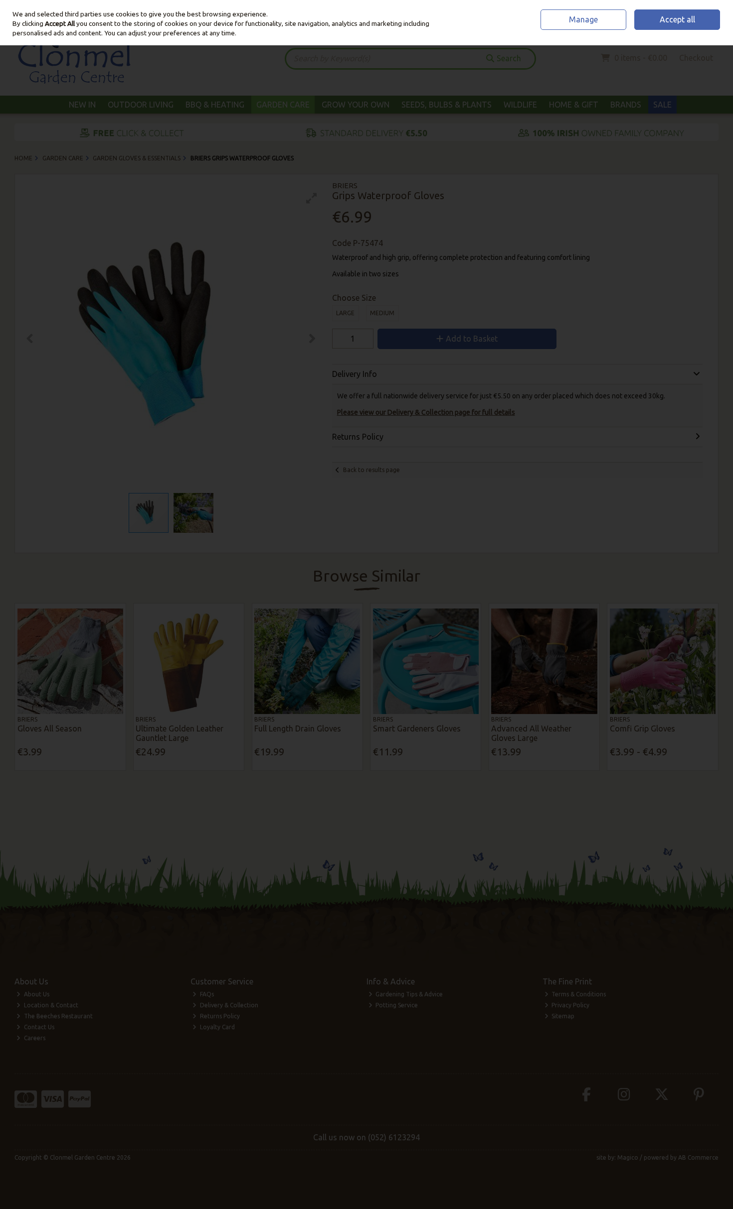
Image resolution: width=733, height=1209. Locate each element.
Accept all (677, 19)
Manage (583, 19)
